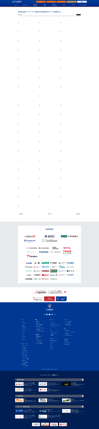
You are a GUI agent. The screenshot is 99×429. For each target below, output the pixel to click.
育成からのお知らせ (54, 340)
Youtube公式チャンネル (69, 335)
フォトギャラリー (39, 339)
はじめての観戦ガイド (40, 324)
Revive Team (38, 326)
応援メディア (24, 360)
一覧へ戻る (49, 213)
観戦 (36, 319)
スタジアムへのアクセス (40, 328)
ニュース (23, 319)
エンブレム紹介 (24, 350)
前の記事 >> (78, 213)
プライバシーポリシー (67, 342)
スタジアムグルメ (39, 341)
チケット (23, 329)
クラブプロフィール (25, 345)
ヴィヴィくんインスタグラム (69, 331)
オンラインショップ (54, 331)
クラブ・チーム (24, 343)
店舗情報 (52, 335)
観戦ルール (38, 321)
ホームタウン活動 (25, 365)
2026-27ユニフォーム (54, 333)
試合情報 (23, 326)
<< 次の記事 (20, 213)
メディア (23, 333)
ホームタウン (24, 336)
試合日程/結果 (38, 336)
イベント (23, 331)
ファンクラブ (24, 328)
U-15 (51, 345)
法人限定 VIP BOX (68, 324)
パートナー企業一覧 (68, 321)
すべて (23, 321)
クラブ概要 (24, 348)
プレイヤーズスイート (54, 326)
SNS (65, 328)
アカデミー (24, 338)
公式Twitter (67, 330)
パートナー (66, 319)
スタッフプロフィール (25, 353)
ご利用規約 (66, 339)
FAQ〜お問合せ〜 (67, 344)
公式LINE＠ (67, 333)
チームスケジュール (25, 357)
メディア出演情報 (25, 362)
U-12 (51, 347)
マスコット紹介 (24, 355)
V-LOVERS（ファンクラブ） (55, 324)
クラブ (23, 324)
